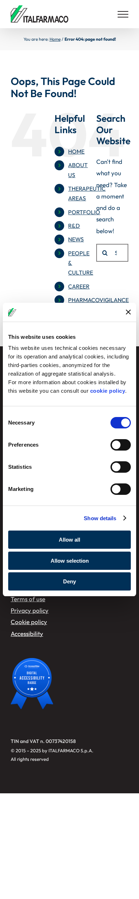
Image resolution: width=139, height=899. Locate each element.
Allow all (69, 540)
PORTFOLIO (84, 212)
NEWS (76, 239)
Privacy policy (29, 610)
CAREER (78, 286)
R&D (74, 225)
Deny (69, 581)
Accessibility (27, 633)
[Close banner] (128, 312)
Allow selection (70, 561)
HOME (76, 151)
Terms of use (28, 599)
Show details (100, 518)
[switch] (120, 445)
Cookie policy (29, 622)
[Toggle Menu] (123, 14)
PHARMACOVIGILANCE (98, 299)
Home (55, 39)
